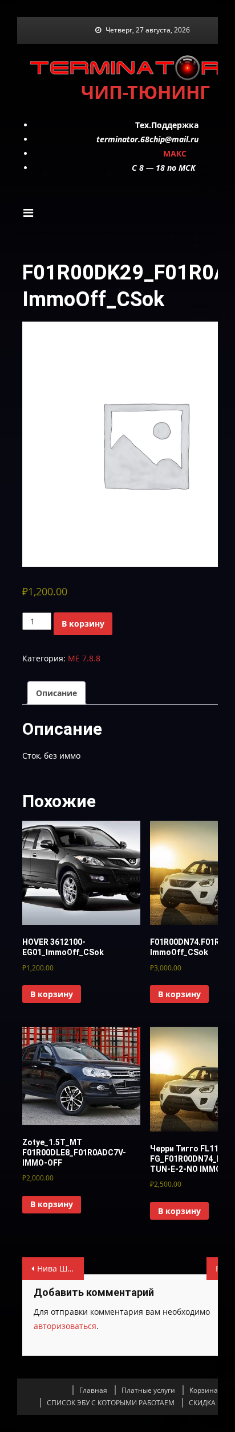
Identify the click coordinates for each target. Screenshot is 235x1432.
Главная (93, 1390)
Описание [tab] (56, 693)
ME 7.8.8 (84, 658)
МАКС (175, 153)
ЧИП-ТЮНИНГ (145, 92)
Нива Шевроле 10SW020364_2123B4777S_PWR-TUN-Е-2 (60, 1268)
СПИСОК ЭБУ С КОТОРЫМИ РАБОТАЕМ (111, 1403)
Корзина (203, 1390)
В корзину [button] (51, 994)
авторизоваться (65, 1325)
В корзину (83, 623)
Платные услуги (148, 1390)
